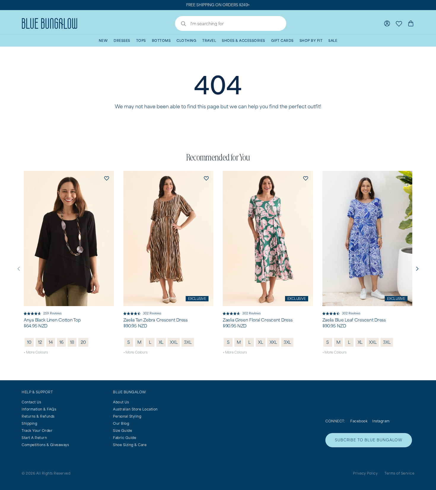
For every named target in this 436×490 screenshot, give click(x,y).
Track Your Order (37, 430)
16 (61, 342)
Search (180, 24)
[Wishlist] (398, 23)
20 (83, 342)
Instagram (381, 421)
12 (40, 342)
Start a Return (34, 438)
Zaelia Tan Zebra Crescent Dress (155, 320)
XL (161, 342)
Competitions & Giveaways (45, 445)
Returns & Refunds (38, 416)
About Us (121, 402)
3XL (187, 342)
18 (72, 342)
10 (29, 342)
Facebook (358, 421)
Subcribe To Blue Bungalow (368, 440)
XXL (173, 342)
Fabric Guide (124, 438)
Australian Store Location (135, 409)
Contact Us (31, 402)
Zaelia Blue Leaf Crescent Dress (354, 320)
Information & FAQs (39, 409)
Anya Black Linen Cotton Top (52, 320)
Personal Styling (127, 416)
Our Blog (121, 423)
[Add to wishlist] (107, 178)
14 (51, 342)
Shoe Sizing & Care (130, 445)
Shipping (29, 423)
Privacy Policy (365, 473)
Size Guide (122, 430)
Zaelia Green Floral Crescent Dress (257, 320)
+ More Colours (36, 352)
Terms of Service (399, 473)
